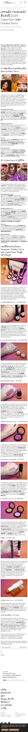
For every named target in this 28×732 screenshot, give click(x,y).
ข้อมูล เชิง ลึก (7, 698)
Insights (6, 7)
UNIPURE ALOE (22, 447)
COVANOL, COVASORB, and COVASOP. (11, 221)
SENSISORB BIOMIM (6, 231)
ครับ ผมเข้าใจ (5, 729)
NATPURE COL (4, 140)
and (12, 155)
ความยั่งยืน (6, 705)
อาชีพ (4, 708)
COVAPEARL (16, 116)
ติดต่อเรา (5, 701)
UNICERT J (3, 607)
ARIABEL (21, 113)
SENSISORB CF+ (19, 230)
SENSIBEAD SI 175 (10, 369)
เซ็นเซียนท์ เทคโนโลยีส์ (6, 715)
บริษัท (4, 689)
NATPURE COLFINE (18, 115)
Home (2, 7)
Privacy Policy (4, 727)
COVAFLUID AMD (16, 491)
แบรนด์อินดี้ (17, 716)
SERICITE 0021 (4, 526)
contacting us (4, 642)
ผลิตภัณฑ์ (6, 692)
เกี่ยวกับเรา (3, 712)
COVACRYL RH (10, 367)
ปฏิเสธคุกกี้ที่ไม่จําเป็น (14, 729)
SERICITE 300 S (5, 492)
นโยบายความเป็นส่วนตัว (20, 713)
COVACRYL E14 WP (6, 376)
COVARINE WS (11, 217)
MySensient (3, 713)
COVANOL (23, 133)
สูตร (3, 695)
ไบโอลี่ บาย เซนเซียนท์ (6, 716)
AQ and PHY (4, 215)
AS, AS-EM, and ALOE (13, 204)
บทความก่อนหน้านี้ (6, 647)
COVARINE (3, 327)
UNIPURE (3, 112)
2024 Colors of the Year (12, 45)
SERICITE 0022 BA (18, 454)
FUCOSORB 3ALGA (18, 376)
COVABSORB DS (14, 241)
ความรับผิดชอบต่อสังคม (20, 715)
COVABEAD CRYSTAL (6, 529)
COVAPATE (4, 411)
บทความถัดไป (23, 647)
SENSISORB (15, 143)
